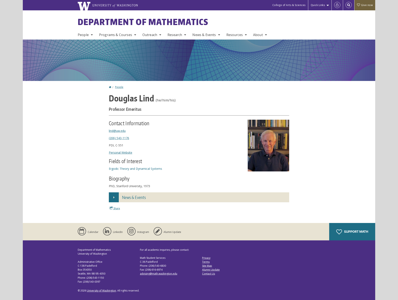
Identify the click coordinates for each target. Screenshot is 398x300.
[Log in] (337, 5)
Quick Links (318, 5)
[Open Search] (348, 5)
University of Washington (101, 290)
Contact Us (208, 273)
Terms (206, 262)
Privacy (206, 258)
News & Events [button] (134, 197)
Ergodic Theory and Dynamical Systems (135, 169)
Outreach (149, 35)
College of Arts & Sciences (289, 5)
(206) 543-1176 (119, 138)
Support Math (355, 231)
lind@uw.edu (117, 131)
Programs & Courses (115, 35)
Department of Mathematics (143, 22)
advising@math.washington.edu (158, 273)
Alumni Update (211, 269)
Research (174, 35)
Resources (234, 35)
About (258, 35)
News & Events (204, 35)
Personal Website (120, 152)
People (83, 35)
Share (116, 208)
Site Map (207, 265)
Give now (367, 5)
